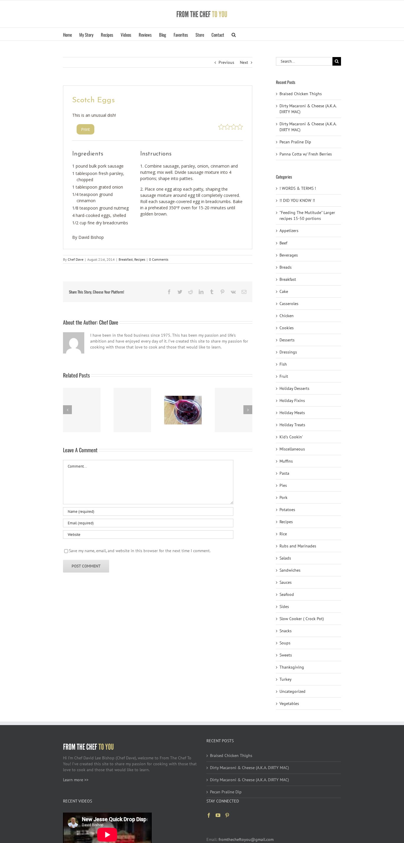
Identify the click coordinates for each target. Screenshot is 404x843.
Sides (284, 606)
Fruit (283, 376)
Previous (226, 62)
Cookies (286, 327)
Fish (283, 364)
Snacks (285, 630)
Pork (283, 497)
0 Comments (158, 259)
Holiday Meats (292, 412)
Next (244, 62)
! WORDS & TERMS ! (297, 188)
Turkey (285, 679)
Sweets (285, 655)
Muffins (286, 461)
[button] (234, 34)
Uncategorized (292, 691)
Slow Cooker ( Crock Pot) (301, 618)
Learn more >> (75, 779)
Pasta (284, 473)
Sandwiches (289, 570)
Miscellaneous (292, 449)
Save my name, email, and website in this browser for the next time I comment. (140, 550)
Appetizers (288, 230)
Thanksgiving (291, 667)
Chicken (286, 315)
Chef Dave (75, 259)
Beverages (288, 255)
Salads (285, 558)
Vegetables (289, 703)
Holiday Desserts (294, 388)
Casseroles (288, 303)
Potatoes (287, 509)
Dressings (288, 352)
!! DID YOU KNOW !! (297, 200)
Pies (283, 485)
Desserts (287, 340)
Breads (285, 267)
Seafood (286, 594)
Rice (283, 533)
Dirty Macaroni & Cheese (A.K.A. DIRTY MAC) (249, 767)
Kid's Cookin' (291, 437)
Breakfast (126, 259)
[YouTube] (218, 815)
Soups (284, 643)
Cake (283, 291)
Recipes (139, 259)
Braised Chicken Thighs (300, 93)
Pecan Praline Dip (295, 142)
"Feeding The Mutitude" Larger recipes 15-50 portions (307, 215)
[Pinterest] (227, 815)
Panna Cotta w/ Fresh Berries (305, 154)
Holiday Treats (292, 424)
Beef (283, 243)
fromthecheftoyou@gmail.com (246, 839)
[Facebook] (208, 815)
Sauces (285, 582)
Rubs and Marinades (297, 546)
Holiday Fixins (292, 400)
